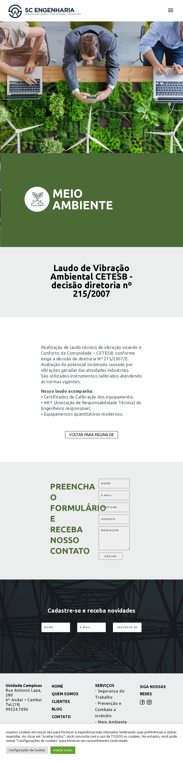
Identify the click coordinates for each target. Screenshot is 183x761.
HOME (57, 686)
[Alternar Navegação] (170, 10)
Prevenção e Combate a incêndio (108, 709)
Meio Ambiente (111, 722)
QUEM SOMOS (64, 694)
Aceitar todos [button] (62, 750)
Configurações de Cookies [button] (27, 750)
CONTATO (61, 717)
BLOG (56, 709)
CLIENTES (60, 701)
